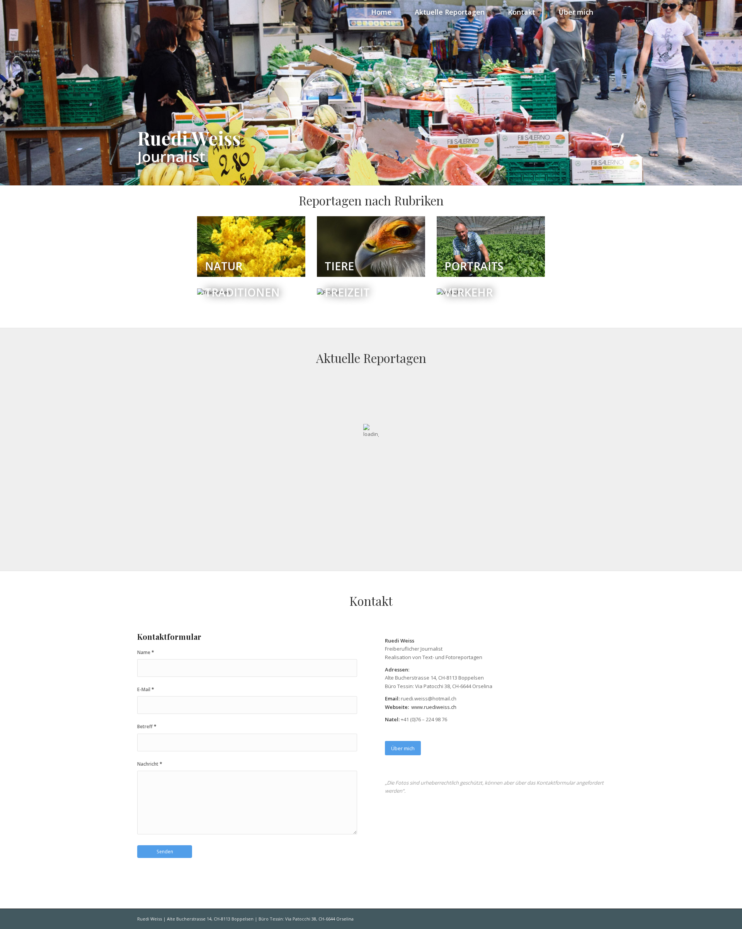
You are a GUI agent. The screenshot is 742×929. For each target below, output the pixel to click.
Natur (223, 266)
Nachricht (149, 764)
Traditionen (242, 294)
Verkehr (468, 294)
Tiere (339, 266)
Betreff (147, 726)
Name (145, 652)
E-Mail (145, 689)
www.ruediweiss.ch (433, 707)
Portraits (474, 266)
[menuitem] (381, 11)
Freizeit (347, 294)
